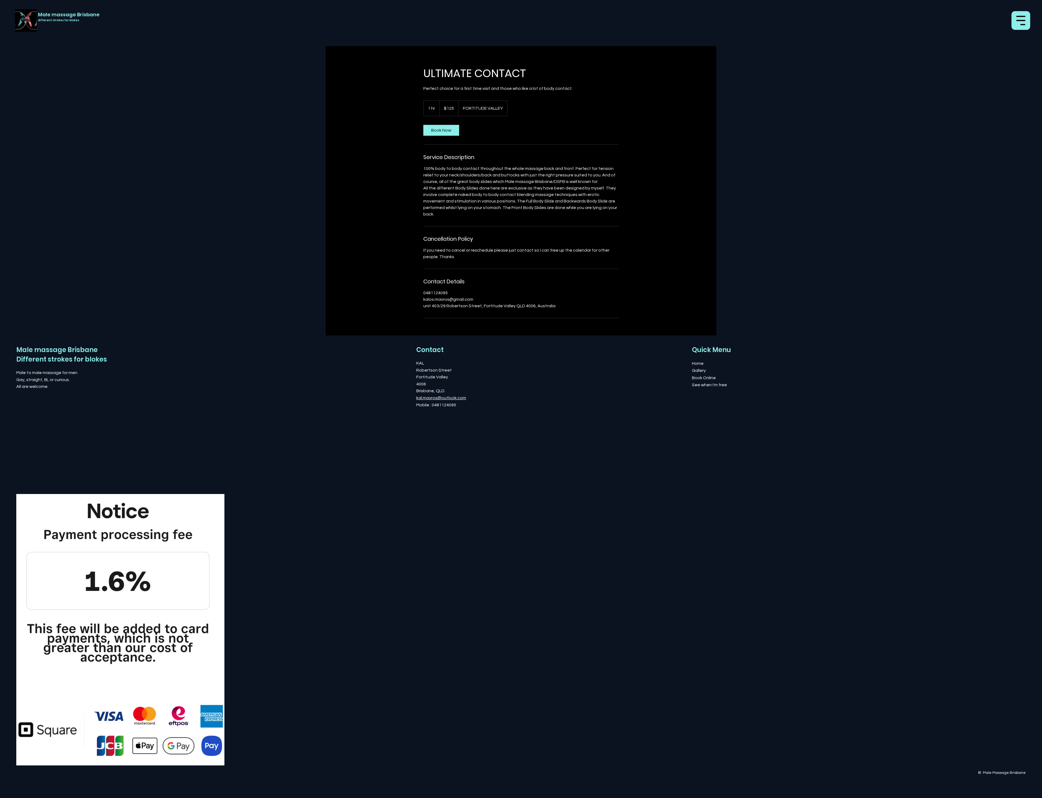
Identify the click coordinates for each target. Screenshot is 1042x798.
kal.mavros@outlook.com (441, 398)
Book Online (704, 378)
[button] (27, 25)
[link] (441, 130)
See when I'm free (709, 385)
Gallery (699, 370)
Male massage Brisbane (69, 14)
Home (698, 363)
